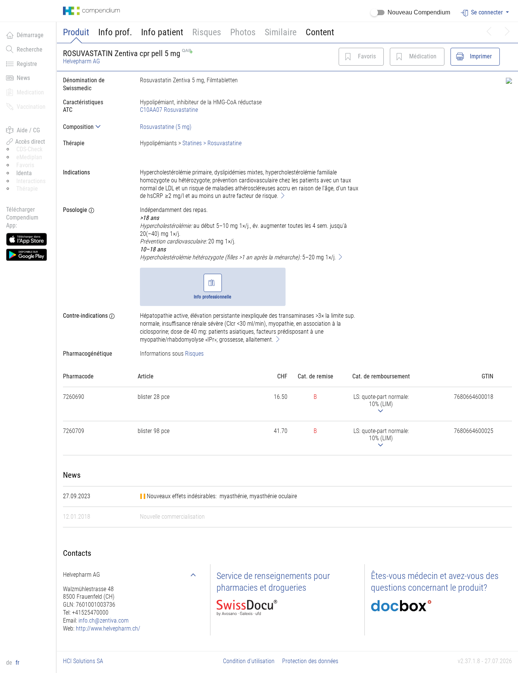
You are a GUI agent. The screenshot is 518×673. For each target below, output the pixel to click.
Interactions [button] (31, 181)
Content (320, 32)
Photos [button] (243, 32)
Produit (76, 32)
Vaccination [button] (31, 106)
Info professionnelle (212, 297)
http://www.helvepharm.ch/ (108, 628)
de (10, 662)
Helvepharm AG (81, 61)
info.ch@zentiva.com (103, 620)
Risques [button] (206, 32)
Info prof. (115, 32)
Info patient (162, 32)
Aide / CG (28, 130)
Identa (24, 173)
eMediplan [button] (29, 157)
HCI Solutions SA (83, 661)
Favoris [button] (25, 165)
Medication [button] (30, 92)
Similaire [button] (281, 32)
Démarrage (30, 35)
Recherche (29, 49)
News (23, 78)
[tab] (95, 126)
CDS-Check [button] (29, 149)
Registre (27, 63)
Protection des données (310, 661)
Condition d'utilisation (249, 661)
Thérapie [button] (27, 188)
